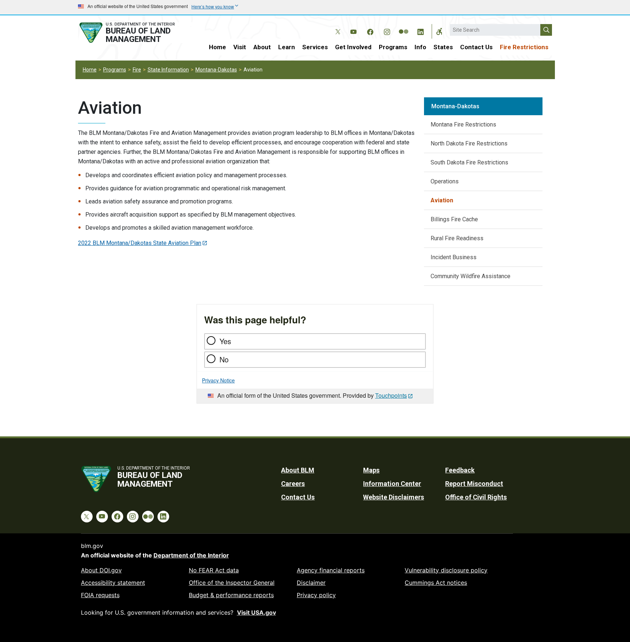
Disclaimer (311, 582)
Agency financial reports (331, 570)
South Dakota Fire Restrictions (469, 162)
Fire (137, 70)
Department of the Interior (191, 555)
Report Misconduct (474, 483)
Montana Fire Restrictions (463, 124)
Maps (371, 470)
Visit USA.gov (256, 612)
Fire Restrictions (524, 47)
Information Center (392, 483)
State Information (168, 70)
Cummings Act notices (436, 582)
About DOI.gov (101, 570)
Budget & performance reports (231, 595)
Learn (286, 47)
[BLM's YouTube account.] (353, 30)
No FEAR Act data (214, 570)
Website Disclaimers (393, 497)
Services (315, 47)
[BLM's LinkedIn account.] (420, 30)
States (443, 47)
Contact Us (476, 47)
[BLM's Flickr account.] (403, 26)
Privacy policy (316, 595)
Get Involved (353, 47)
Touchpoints (391, 395)
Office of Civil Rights (476, 497)
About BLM (297, 470)
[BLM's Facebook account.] (370, 30)
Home (217, 47)
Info (420, 47)
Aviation (442, 200)
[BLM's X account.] (336, 26)
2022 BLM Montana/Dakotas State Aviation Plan (139, 243)
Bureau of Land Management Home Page (135, 32)
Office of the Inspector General (232, 582)
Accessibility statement (113, 582)
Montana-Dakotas (216, 70)
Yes (225, 341)
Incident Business (454, 257)
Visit (239, 47)
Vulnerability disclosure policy (446, 570)
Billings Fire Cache (454, 219)
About (262, 47)
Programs (393, 47)
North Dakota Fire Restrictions (469, 143)
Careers (293, 483)
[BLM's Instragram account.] (387, 30)
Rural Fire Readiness (457, 238)
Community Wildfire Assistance (470, 276)
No (224, 359)
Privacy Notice (218, 380)
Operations (445, 181)
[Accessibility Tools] (439, 31)
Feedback (460, 470)
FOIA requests (100, 595)
